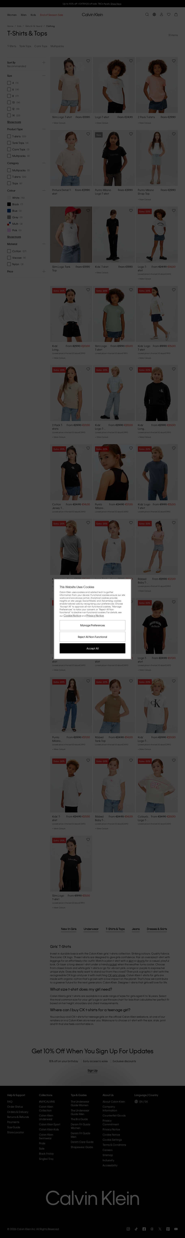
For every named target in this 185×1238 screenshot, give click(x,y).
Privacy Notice (95, 615)
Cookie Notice (72, 615)
